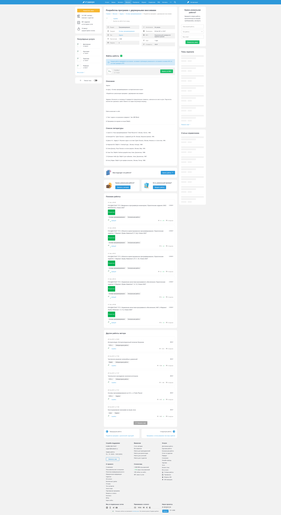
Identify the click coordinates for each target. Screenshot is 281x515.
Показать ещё (141, 423)
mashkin (115, 18)
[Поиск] (175, 2)
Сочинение (165, 458)
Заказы (113, 2)
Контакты (165, 2)
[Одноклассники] (110, 508)
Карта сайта (109, 500)
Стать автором (138, 446)
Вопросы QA (167, 477)
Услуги (107, 2)
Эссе (163, 465)
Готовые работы (169, 472)
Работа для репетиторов (141, 453)
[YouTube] (117, 508)
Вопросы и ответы (111, 493)
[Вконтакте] (107, 508)
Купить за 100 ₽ (166, 71)
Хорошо (165, 511)
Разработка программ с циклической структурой (120, 436)
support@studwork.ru (112, 448)
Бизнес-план (165, 467)
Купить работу (167, 173)
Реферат (164, 455)
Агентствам (109, 488)
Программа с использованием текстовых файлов (161, 436)
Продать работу (159, 187)
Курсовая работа (167, 448)
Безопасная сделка (111, 481)
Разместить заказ (88, 10)
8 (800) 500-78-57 (111, 446)
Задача (121, 35)
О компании (109, 467)
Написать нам (112, 459)
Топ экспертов (110, 486)
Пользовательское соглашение (115, 469)
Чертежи (164, 463)
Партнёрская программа (113, 491)
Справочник (151, 2)
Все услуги (80, 72)
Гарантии (108, 476)
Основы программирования (127, 31)
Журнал (144, 2)
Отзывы (108, 484)
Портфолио (136, 2)
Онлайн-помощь (166, 460)
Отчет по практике (167, 453)
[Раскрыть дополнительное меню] (171, 2)
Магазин (128, 2)
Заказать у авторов (123, 187)
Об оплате (109, 479)
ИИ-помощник (168, 479)
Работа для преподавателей (142, 451)
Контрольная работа (168, 451)
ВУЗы (107, 498)
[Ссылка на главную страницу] (88, 2)
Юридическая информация (114, 474)
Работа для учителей (140, 455)
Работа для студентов (140, 458)
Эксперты (120, 2)
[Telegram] (113, 508)
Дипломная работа (167, 446)
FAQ (159, 2)
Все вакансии (138, 448)
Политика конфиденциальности (115, 472)
